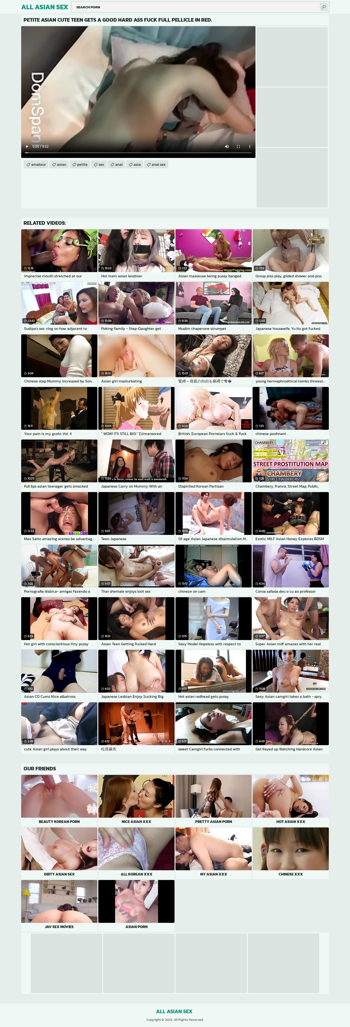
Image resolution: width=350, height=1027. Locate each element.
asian (61, 164)
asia (137, 164)
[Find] (324, 7)
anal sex (159, 164)
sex (101, 164)
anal (119, 164)
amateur (38, 164)
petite (82, 164)
